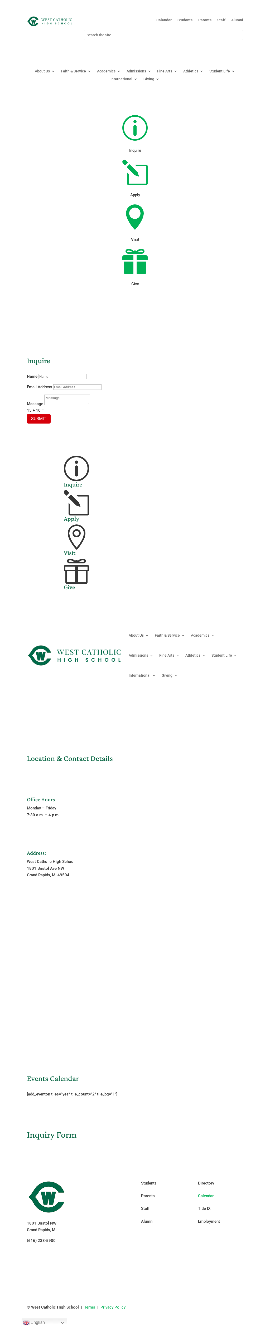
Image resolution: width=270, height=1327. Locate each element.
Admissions (136, 71)
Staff (221, 20)
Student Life (219, 71)
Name (32, 376)
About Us (42, 71)
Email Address (39, 387)
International (121, 79)
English (37, 1322)
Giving (148, 79)
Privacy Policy (113, 1307)
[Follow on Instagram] (218, 50)
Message (35, 403)
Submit (38, 418)
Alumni (237, 20)
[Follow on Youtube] (239, 50)
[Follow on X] (228, 50)
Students (184, 20)
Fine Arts (164, 71)
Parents (204, 20)
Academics (106, 71)
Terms (89, 1307)
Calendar (164, 20)
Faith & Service (73, 71)
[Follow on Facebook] (207, 50)
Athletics (190, 71)
